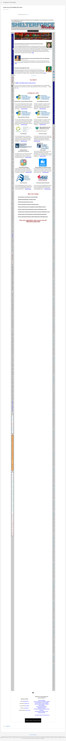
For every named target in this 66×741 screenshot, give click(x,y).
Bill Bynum (53, 283)
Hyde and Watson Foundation (40, 711)
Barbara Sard (53, 632)
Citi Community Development (41, 706)
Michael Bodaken (53, 223)
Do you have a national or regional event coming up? (12, 493)
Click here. (27, 14)
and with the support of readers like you (42, 715)
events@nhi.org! (12, 530)
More (33, 52)
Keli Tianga (27, 705)
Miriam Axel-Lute (25, 701)
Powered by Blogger (33, 734)
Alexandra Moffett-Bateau (53, 541)
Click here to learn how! (33, 221)
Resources (53, 54)
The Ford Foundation (41, 700)
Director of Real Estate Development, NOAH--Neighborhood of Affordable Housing (33, 216)
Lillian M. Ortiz (26, 703)
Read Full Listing (24, 108)
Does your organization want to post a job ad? (33, 220)
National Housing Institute (37, 720)
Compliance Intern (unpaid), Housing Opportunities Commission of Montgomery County (34, 211)
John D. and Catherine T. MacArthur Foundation (42, 701)
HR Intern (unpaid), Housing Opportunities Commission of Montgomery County (32, 209)
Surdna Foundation (38, 702)
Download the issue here (12, 406)
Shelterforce (27, 720)
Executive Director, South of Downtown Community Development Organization (32, 214)
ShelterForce (8, 726)
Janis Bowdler (53, 264)
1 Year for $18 (12, 55)
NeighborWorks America (41, 707)
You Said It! (53, 60)
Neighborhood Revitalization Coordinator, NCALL (27, 199)
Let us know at (12, 519)
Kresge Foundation (45, 702)
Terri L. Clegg (28, 710)
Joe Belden (53, 202)
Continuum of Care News (9, 2)
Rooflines (31, 720)
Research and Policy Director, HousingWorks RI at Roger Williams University (32, 206)
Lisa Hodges (53, 413)
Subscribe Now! (12, 66)
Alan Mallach (53, 514)
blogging (12, 235)
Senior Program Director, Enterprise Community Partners (28, 204)
